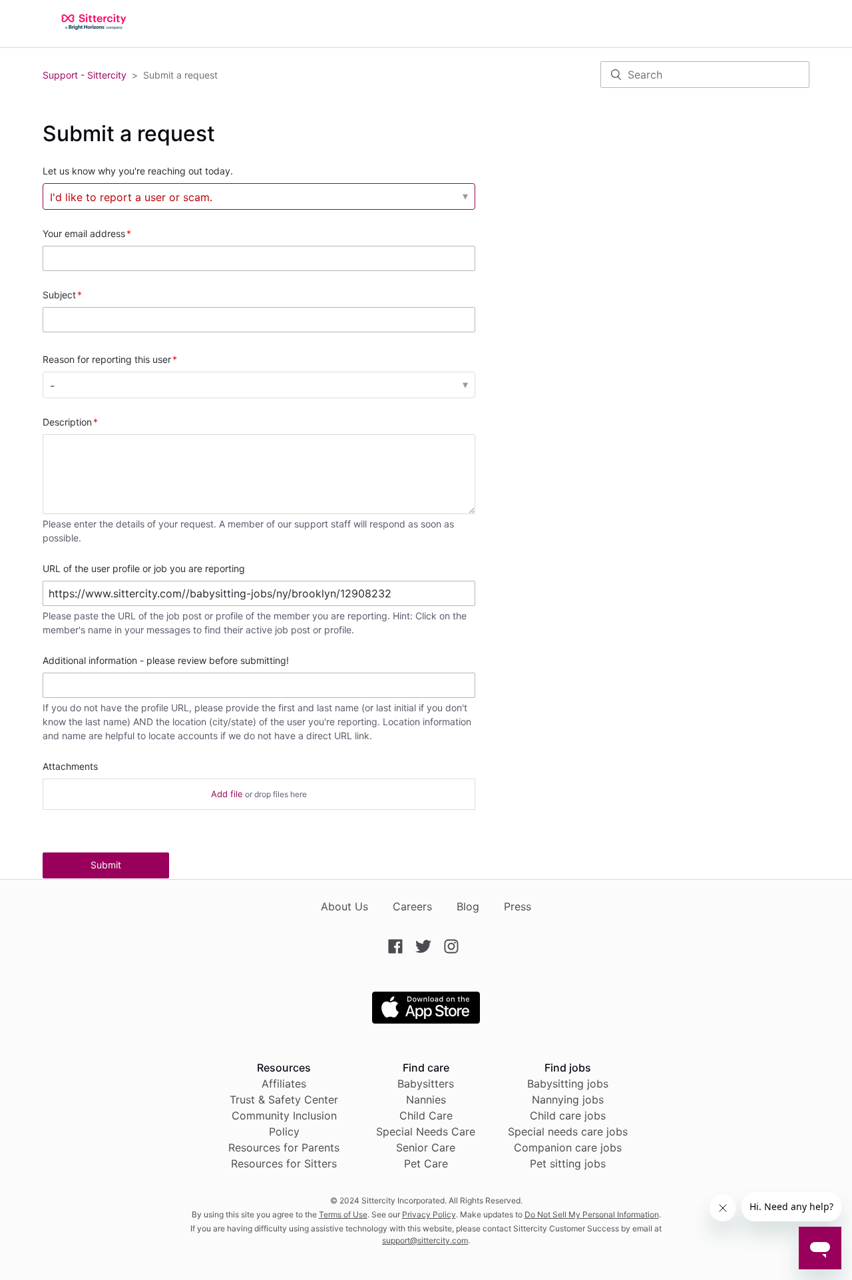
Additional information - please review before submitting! (166, 660)
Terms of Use (343, 1214)
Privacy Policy (429, 1214)
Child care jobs (568, 1115)
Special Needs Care (425, 1131)
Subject (59, 294)
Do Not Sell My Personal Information (592, 1214)
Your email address (84, 233)
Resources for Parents (283, 1147)
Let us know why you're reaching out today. (138, 170)
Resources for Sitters (284, 1163)
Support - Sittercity (84, 75)
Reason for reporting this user (107, 359)
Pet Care (426, 1163)
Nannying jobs (568, 1099)
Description (67, 422)
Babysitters (425, 1083)
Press (517, 906)
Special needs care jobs (568, 1131)
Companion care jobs (568, 1147)
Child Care (426, 1115)
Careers (412, 906)
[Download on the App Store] (426, 1019)
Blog (468, 906)
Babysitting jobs (567, 1083)
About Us (344, 906)
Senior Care (425, 1147)
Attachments (70, 766)
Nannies (426, 1099)
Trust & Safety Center (284, 1099)
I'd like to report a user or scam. (131, 197)
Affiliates (284, 1083)
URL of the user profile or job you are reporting (144, 568)
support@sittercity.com (425, 1240)
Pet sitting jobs (568, 1163)
